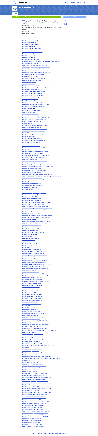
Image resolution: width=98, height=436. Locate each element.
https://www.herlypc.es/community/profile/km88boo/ (34, 260)
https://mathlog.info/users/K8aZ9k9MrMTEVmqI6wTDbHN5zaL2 (37, 392)
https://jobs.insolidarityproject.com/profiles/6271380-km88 (36, 210)
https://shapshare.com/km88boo (30, 362)
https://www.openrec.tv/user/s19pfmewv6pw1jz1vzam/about (36, 264)
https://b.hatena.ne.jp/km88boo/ (30, 292)
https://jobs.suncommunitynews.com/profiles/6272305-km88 (36, 388)
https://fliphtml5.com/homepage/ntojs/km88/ (32, 134)
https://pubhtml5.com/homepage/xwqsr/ (31, 138)
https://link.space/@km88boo (29, 82)
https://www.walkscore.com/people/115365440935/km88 (36, 104)
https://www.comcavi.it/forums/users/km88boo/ (33, 379)
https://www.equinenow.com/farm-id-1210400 (33, 336)
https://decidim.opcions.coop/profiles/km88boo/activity (35, 381)
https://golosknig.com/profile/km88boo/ (31, 200)
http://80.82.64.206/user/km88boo (30, 243)
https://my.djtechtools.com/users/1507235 (32, 300)
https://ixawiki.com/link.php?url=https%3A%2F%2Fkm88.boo (37, 208)
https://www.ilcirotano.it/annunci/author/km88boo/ (34, 69)
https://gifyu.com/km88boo (28, 84)
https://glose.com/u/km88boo (29, 53)
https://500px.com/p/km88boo (29, 55)
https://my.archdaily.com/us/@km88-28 (31, 85)
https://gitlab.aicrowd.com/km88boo (31, 287)
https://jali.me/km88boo (28, 211)
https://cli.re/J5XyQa (27, 305)
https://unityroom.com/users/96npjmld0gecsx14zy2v (34, 328)
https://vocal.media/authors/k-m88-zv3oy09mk (33, 339)
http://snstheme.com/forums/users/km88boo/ (33, 253)
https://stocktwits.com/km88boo (30, 159)
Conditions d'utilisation (41, 433)
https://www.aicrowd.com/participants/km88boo (33, 131)
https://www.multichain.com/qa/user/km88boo (33, 74)
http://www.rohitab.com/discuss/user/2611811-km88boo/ (35, 151)
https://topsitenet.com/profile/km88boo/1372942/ (34, 106)
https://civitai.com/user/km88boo (30, 326)
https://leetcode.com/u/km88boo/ (30, 99)
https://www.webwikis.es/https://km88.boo (32, 422)
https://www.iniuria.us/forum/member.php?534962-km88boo (36, 117)
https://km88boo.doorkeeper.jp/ (29, 309)
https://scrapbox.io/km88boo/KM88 (30, 191)
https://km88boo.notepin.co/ (29, 132)
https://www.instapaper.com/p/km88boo (31, 63)
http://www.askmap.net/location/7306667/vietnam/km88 (35, 155)
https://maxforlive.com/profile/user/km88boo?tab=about (35, 411)
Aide (84, 2)
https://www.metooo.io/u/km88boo (30, 354)
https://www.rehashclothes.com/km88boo (32, 424)
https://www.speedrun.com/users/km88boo (32, 144)
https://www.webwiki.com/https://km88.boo (32, 185)
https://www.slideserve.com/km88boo (31, 146)
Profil (15, 13)
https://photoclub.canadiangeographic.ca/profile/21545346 (36, 217)
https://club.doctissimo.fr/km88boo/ (30, 257)
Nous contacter (62, 433)
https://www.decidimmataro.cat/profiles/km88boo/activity (35, 324)
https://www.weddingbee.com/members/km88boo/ (34, 147)
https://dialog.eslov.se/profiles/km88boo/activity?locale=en (36, 221)
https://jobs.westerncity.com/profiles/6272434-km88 (34, 403)
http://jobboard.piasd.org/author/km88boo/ (32, 428)
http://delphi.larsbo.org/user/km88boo (31, 228)
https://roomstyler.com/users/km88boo (31, 80)
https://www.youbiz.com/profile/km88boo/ (32, 349)
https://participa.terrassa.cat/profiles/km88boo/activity (35, 268)
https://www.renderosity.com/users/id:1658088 (33, 91)
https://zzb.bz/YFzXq (27, 123)
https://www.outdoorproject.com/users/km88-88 (33, 426)
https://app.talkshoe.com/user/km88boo (31, 168)
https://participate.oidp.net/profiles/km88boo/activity (34, 394)
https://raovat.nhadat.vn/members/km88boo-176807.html (36, 373)
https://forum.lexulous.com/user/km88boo (32, 298)
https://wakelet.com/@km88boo (30, 70)
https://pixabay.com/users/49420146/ (31, 230)
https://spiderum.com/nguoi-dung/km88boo (32, 334)
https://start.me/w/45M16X (28, 112)
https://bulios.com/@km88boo (29, 371)
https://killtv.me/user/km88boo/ (29, 100)
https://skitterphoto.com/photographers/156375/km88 (35, 97)
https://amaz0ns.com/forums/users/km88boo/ (33, 375)
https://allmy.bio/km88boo (28, 181)
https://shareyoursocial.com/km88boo (31, 390)
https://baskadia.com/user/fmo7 (30, 187)
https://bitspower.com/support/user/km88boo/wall (34, 366)
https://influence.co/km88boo (29, 369)
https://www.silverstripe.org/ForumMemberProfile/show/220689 (37, 72)
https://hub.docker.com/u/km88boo (30, 272)
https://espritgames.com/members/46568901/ (33, 414)
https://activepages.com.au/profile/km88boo (32, 317)
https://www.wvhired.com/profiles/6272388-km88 (34, 398)
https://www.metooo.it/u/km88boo (30, 196)
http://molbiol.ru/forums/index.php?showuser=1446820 (35, 125)
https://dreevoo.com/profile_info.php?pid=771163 (34, 193)
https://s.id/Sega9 (26, 247)
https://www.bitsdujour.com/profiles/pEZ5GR (33, 95)
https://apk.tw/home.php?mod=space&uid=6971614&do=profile (37, 166)
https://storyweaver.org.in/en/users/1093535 (33, 232)
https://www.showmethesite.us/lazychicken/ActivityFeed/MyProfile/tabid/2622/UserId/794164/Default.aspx (47, 176)
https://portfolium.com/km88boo (30, 114)
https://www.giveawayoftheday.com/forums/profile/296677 (36, 281)
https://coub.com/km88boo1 (29, 270)
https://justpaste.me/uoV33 (28, 163)
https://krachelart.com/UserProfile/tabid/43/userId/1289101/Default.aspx (39, 330)
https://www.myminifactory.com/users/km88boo (33, 78)
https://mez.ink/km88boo (28, 337)
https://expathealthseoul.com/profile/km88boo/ (33, 116)
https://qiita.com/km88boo (28, 136)
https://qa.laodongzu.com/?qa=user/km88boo (33, 352)
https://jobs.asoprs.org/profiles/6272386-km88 (33, 396)
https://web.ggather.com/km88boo (30, 226)
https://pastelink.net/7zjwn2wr (29, 302)
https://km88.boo (31, 25)
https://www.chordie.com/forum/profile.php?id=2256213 (35, 87)
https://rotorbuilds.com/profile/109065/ (31, 249)
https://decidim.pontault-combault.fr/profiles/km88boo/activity (37, 174)
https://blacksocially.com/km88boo (30, 351)
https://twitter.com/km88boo (29, 42)
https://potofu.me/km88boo (28, 289)
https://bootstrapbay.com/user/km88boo (32, 183)
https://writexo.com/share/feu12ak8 (30, 189)
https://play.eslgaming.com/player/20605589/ (33, 157)
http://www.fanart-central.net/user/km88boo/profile (34, 129)
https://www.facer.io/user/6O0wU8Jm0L (31, 127)
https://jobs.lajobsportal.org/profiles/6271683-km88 (34, 320)
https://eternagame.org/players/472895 (31, 283)
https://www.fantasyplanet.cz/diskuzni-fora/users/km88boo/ (36, 377)
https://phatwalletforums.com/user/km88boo (33, 204)
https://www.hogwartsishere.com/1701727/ (32, 277)
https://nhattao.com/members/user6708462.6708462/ (35, 206)
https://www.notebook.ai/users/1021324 (31, 225)
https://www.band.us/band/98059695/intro (32, 52)
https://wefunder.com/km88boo (29, 258)
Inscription (73, 2)
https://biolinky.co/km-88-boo (29, 219)
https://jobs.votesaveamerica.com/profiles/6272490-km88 (36, 416)
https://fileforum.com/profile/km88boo (31, 76)
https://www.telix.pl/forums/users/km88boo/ (32, 164)
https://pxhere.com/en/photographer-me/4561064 (34, 262)
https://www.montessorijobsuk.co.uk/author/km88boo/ (35, 413)
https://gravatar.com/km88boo (29, 50)
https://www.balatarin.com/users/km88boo (32, 153)
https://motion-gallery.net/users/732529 (31, 234)
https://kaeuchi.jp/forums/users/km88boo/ (32, 178)
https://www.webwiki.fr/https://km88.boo (31, 418)
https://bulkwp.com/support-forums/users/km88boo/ (34, 255)
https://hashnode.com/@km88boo (30, 89)
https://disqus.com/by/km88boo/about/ (31, 110)
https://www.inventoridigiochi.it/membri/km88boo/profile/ (35, 179)
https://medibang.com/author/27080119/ (32, 198)
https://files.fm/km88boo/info (29, 332)
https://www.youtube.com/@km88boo (31, 44)
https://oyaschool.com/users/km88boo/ (31, 322)
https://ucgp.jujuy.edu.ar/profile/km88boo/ (32, 296)
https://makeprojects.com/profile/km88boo (32, 245)
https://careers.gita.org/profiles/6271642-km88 (33, 242)
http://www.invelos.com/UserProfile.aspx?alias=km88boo (36, 202)
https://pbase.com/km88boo (29, 108)
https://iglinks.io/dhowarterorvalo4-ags (31, 172)
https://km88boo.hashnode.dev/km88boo (32, 294)
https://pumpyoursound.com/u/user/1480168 (33, 407)
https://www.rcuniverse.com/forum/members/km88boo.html (36, 356)
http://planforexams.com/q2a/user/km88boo (32, 343)
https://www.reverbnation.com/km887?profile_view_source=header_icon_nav (41, 61)
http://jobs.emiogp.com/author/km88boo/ (32, 279)
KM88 (23, 20)
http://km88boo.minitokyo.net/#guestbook (32, 285)
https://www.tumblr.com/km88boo (30, 46)
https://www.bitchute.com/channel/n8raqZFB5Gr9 (34, 140)
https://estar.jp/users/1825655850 (30, 386)
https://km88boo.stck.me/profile (30, 307)
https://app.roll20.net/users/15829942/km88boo (33, 93)
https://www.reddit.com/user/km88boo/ (31, 48)
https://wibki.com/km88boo (28, 240)
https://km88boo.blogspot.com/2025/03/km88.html (34, 65)
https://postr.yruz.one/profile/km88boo (31, 420)
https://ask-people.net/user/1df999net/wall (32, 364)
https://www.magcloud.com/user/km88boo (32, 409)
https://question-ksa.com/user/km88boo (31, 311)
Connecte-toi (79, 2)
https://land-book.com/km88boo (30, 315)
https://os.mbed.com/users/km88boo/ (31, 142)
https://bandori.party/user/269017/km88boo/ (33, 266)
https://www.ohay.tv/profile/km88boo (31, 341)
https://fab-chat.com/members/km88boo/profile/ (33, 367)
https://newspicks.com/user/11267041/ (31, 213)
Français (67, 2)
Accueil (33, 433)
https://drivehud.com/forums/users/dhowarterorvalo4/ (35, 275)
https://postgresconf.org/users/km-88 (31, 319)
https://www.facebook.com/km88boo (31, 40)
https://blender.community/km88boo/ (31, 194)
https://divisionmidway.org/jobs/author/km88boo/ (34, 251)
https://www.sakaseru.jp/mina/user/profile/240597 (34, 313)
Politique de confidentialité (52, 433)
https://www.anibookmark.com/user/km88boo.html (34, 170)
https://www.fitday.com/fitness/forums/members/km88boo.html (37, 215)
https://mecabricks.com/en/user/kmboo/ (31, 304)
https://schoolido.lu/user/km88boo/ (30, 238)
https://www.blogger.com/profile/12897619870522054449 (36, 67)
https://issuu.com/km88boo (28, 57)
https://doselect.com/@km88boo (30, 384)
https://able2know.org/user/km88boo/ (31, 149)
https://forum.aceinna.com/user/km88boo (32, 399)
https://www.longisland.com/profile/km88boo (33, 102)
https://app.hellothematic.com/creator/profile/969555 (35, 223)
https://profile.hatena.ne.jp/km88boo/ (31, 59)
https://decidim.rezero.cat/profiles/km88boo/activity (34, 161)
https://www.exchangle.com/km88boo (31, 290)
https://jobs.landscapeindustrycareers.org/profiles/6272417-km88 (38, 401)
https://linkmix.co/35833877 (29, 236)
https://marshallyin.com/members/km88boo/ (33, 405)
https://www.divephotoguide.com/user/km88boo (33, 273)
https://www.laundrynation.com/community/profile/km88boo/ (36, 383)
